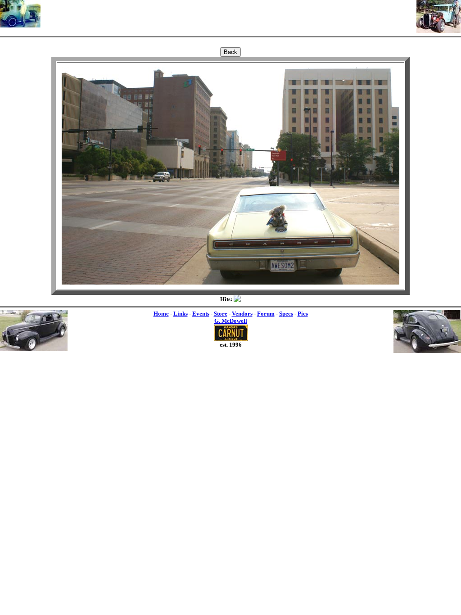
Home (161, 313)
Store (220, 313)
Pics (303, 313)
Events (200, 313)
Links (180, 313)
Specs (286, 313)
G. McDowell (230, 320)
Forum (266, 313)
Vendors (242, 313)
